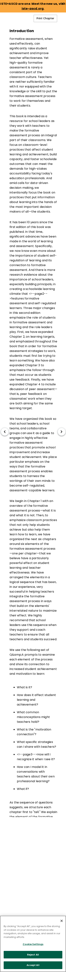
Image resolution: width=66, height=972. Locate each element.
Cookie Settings (33, 944)
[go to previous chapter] (5, 432)
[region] (33, 944)
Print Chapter (45, 18)
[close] (62, 3)
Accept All (33, 965)
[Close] (62, 921)
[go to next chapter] (62, 432)
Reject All (33, 954)
